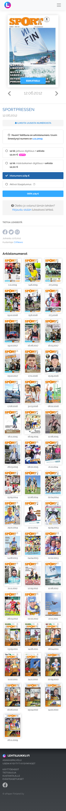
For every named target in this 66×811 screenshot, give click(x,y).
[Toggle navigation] (58, 5)
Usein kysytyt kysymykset (19, 763)
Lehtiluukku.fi (19, 755)
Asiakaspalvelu (12, 760)
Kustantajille (11, 776)
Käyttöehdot (11, 769)
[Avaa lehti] (12, 270)
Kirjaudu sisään (21, 209)
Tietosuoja (9, 772)
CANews (18, 242)
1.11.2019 (37, 138)
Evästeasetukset (13, 779)
